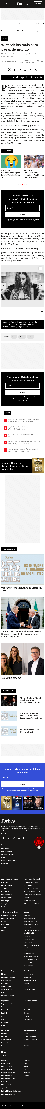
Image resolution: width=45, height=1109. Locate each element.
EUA (25, 1063)
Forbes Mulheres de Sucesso (11, 1091)
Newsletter (5, 863)
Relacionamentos (30, 980)
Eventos (27, 1013)
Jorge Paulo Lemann (31, 888)
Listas (24, 24)
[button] (27, 77)
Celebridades (28, 1010)
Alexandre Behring (30, 900)
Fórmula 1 (4, 1010)
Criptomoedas (6, 989)
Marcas (4, 1052)
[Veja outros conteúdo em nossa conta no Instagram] (14, 838)
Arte (2, 1049)
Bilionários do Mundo (31, 924)
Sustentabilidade (30, 1037)
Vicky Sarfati (28, 885)
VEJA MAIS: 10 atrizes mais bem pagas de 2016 (20, 125)
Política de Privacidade (35, 789)
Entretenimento (30, 1001)
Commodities (6, 986)
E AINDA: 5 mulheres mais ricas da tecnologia (20, 248)
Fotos (11, 31)
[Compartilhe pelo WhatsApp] (25, 69)
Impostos (4, 983)
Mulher (38, 24)
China (26, 1069)
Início (3, 31)
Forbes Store (5, 848)
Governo (27, 1073)
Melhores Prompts (7, 918)
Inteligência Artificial (8, 915)
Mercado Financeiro (8, 977)
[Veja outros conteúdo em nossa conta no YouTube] (19, 838)
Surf (2, 1016)
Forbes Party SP (6, 1082)
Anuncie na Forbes (7, 854)
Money (31, 24)
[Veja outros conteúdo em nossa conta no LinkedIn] (24, 838)
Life (19, 24)
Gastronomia (6, 1040)
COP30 (26, 1046)
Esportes (5, 1001)
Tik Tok (3, 927)
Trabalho (27, 986)
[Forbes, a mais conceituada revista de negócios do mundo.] (22, 821)
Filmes (26, 1007)
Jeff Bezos (5, 888)
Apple (3, 930)
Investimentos (6, 980)
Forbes (17, 322)
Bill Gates (4, 907)
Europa (26, 1076)
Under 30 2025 (29, 966)
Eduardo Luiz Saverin (31, 882)
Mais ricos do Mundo (9, 879)
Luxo (3, 1046)
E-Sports (4, 1007)
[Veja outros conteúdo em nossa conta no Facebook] (3, 838)
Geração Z (27, 977)
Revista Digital (6, 851)
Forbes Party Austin (8, 1079)
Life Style (5, 1030)
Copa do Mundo (7, 1004)
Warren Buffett (6, 898)
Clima (26, 1034)
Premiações (28, 1019)
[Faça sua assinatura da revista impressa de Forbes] (6, 802)
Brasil (26, 1066)
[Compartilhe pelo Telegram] (30, 69)
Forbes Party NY (7, 1076)
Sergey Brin (5, 904)
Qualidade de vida (7, 1043)
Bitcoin (3, 974)
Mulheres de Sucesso (31, 956)
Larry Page (5, 901)
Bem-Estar (28, 971)
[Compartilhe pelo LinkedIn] (20, 69)
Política (27, 1060)
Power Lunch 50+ (7, 1069)
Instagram (5, 924)
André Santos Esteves (31, 903)
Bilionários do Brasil (30, 921)
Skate (3, 1019)
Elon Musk (4, 882)
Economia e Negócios (10, 971)
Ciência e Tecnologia (9, 912)
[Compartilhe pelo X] (9, 69)
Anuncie (38, 4)
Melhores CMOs (29, 942)
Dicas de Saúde (29, 989)
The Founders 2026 (30, 960)
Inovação (4, 921)
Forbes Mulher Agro (8, 1094)
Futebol (4, 1013)
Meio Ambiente (30, 1030)
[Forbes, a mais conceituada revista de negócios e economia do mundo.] (22, 4)
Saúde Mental (28, 974)
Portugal (4, 1034)
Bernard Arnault (6, 895)
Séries (26, 1004)
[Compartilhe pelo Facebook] (15, 69)
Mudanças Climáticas (31, 1040)
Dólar (3, 992)
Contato (4, 857)
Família (26, 983)
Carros (3, 1055)
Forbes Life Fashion (8, 1073)
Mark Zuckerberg (7, 885)
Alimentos (27, 1043)
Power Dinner (5, 1063)
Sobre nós (4, 845)
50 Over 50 (27, 927)
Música (26, 1016)
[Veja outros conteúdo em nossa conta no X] (8, 838)
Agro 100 (27, 915)
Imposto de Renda (7, 995)
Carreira (13, 24)
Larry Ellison (5, 891)
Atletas (4, 1025)
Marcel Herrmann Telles (32, 891)
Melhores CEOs (29, 936)
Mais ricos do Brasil (32, 879)
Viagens (4, 1037)
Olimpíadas (5, 1022)
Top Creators (28, 963)
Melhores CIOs (29, 939)
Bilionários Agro (29, 918)
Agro (6, 24)
